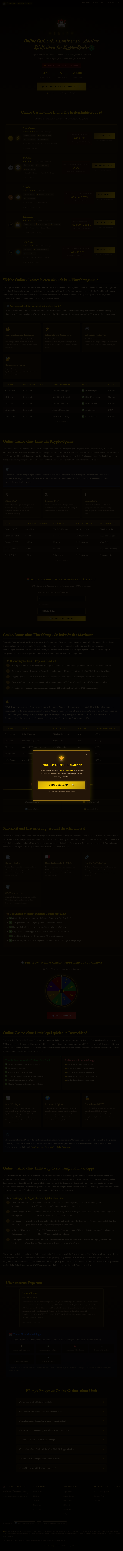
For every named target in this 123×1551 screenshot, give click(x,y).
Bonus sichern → (60, 785)
